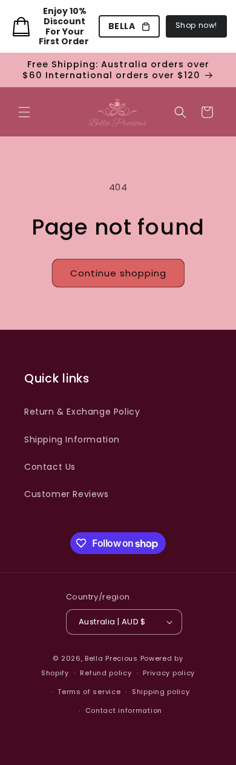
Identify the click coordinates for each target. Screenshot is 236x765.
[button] (24, 112)
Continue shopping (118, 273)
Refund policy (105, 673)
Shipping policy (161, 692)
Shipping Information (72, 439)
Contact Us (50, 467)
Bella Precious (112, 658)
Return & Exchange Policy (82, 412)
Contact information (123, 710)
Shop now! (196, 25)
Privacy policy (169, 673)
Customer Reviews (66, 494)
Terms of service (88, 692)
